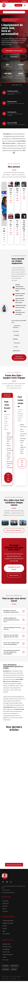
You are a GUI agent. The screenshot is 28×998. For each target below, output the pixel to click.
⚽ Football (16, 331)
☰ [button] (25, 5)
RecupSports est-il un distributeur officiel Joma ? (14, 611)
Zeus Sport (5, 911)
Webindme (18, 976)
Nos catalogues (6, 949)
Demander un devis (7, 946)
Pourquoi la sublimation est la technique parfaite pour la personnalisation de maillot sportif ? (13, 795)
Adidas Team (6, 903)
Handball (5, 928)
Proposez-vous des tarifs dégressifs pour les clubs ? (14, 635)
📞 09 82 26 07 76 (4, 1)
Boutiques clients (6, 944)
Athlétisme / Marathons (8, 923)
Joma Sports (5, 901)
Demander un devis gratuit (14, 50)
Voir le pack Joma (8, 477)
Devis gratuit (18, 5)
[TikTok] (10, 882)
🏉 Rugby (15, 339)
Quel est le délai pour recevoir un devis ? (14, 628)
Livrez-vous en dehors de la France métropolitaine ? (14, 643)
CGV (18, 978)
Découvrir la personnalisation (19, 357)
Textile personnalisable (8, 920)
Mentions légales (5, 978)
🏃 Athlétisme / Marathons (17, 326)
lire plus (6, 770)
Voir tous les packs (22, 463)
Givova (4, 908)
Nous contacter (14, 575)
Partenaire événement (8, 954)
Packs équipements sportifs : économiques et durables (13, 752)
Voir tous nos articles (14, 865)
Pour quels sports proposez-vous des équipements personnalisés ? (14, 652)
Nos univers (14, 56)
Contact (4, 957)
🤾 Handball (16, 335)
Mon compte (5, 959)
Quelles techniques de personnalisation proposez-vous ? (14, 619)
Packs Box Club (6, 951)
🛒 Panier (24, 1)
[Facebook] (6, 882)
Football (4, 925)
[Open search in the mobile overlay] (14, 12)
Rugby (4, 931)
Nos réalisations (6, 933)
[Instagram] (3, 882)
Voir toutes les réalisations (14, 530)
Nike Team (5, 906)
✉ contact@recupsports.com (8, 892)
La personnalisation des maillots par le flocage (11, 839)
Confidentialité (13, 978)
